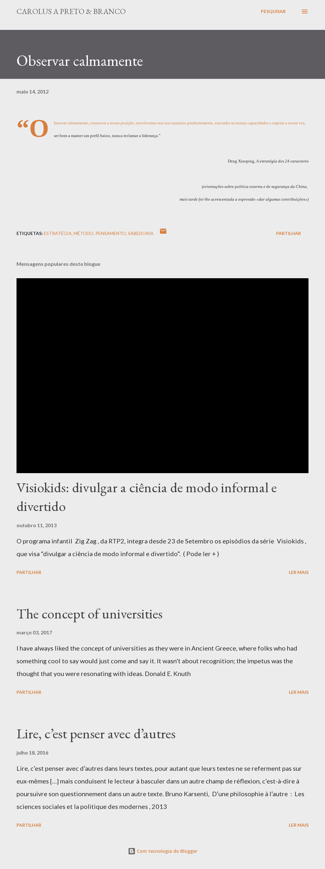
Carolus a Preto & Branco (71, 11)
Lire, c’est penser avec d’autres (96, 733)
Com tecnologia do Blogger (166, 851)
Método (84, 233)
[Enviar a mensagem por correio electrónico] (163, 233)
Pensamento (111, 233)
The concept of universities (89, 613)
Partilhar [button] (288, 233)
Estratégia (58, 233)
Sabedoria (141, 233)
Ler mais (298, 572)
